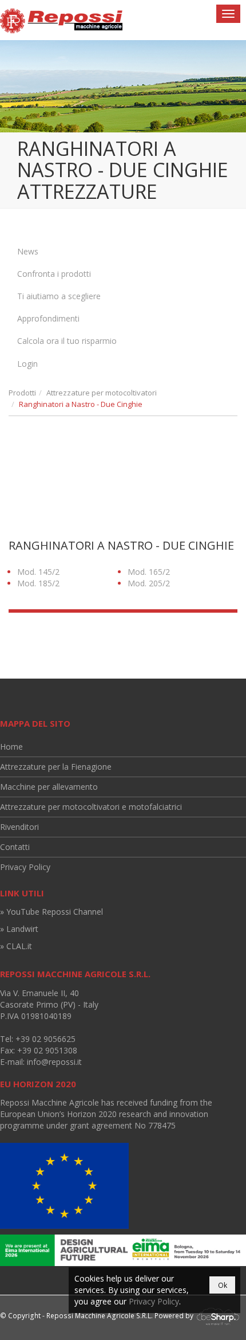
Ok (222, 1285)
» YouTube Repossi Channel (51, 911)
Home (11, 746)
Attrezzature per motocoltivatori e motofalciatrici (91, 806)
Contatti (15, 846)
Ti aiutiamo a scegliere (59, 296)
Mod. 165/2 (149, 571)
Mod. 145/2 (38, 571)
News (27, 251)
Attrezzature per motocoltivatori (101, 392)
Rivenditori (19, 826)
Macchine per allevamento (49, 786)
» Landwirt (19, 928)
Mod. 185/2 (38, 583)
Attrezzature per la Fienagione (56, 766)
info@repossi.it (54, 1061)
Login (27, 363)
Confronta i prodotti (54, 273)
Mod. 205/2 (149, 583)
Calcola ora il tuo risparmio (67, 340)
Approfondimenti (48, 318)
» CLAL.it (16, 946)
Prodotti (22, 392)
